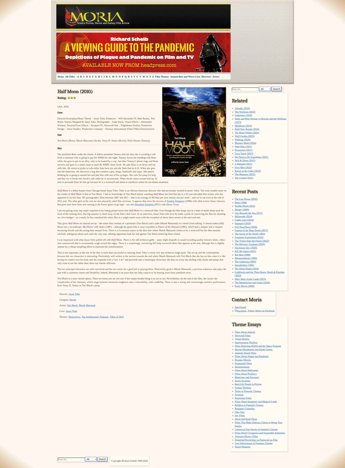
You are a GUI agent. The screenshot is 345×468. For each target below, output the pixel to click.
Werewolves (74, 317)
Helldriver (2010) (243, 125)
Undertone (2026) (243, 115)
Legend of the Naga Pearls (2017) (251, 230)
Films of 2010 (117, 317)
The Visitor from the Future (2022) (252, 241)
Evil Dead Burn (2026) (246, 227)
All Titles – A (72, 76)
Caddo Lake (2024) (244, 220)
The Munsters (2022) (245, 174)
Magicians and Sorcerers (247, 377)
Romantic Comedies (245, 408)
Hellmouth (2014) (243, 216)
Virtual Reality (242, 339)
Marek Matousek (87, 305)
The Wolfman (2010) (245, 112)
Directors (206, 76)
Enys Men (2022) (243, 167)
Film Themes (162, 76)
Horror (73, 299)
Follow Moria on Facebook (261, 310)
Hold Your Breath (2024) (247, 129)
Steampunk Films (243, 363)
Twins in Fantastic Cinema (248, 391)
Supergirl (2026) (243, 223)
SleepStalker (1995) (244, 265)
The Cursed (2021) (244, 178)
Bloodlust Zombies (144, 204)
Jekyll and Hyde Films (246, 419)
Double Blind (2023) (245, 206)
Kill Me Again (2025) (245, 251)
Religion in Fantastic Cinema (249, 405)
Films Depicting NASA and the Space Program (258, 346)
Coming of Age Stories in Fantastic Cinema (256, 429)
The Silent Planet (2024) (247, 268)
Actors (216, 76)
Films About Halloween (246, 370)
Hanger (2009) (242, 209)
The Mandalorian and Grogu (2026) (252, 282)
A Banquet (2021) (243, 164)
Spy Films (240, 415)
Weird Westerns (242, 446)
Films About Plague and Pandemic (252, 356)
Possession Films (243, 398)
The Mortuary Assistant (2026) (250, 244)
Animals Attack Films (245, 353)
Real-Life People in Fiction (248, 384)
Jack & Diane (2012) (245, 160)
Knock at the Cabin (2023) (248, 171)
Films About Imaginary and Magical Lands (256, 401)
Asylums (239, 394)
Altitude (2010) (242, 108)
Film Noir (239, 412)
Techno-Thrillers (243, 387)
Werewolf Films (243, 335)
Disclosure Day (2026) (246, 247)
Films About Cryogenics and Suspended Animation (260, 433)
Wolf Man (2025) (243, 146)
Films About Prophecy (246, 373)
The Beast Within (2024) (247, 132)
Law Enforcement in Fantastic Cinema (253, 443)
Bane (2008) (241, 202)
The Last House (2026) (246, 199)
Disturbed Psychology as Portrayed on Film (256, 440)
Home (61, 76)
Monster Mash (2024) (245, 143)
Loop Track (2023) (244, 153)
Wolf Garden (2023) (245, 136)
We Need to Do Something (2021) (251, 157)
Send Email (240, 307)
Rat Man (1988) (242, 254)
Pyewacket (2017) (243, 150)
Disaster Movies (243, 360)
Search (276, 89)
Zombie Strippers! (176, 201)
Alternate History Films (246, 436)
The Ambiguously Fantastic (95, 317)
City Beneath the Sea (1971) (249, 213)
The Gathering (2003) (245, 261)
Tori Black (72, 305)
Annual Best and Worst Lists (185, 76)
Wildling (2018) (242, 139)
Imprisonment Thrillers (246, 342)
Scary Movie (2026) (244, 286)
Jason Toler (74, 294)
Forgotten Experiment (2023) (249, 237)
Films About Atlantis (245, 332)
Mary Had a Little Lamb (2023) (250, 279)
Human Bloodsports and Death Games (253, 349)
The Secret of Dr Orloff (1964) (250, 234)
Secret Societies (242, 380)
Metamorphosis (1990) (246, 258)
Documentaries (242, 367)
